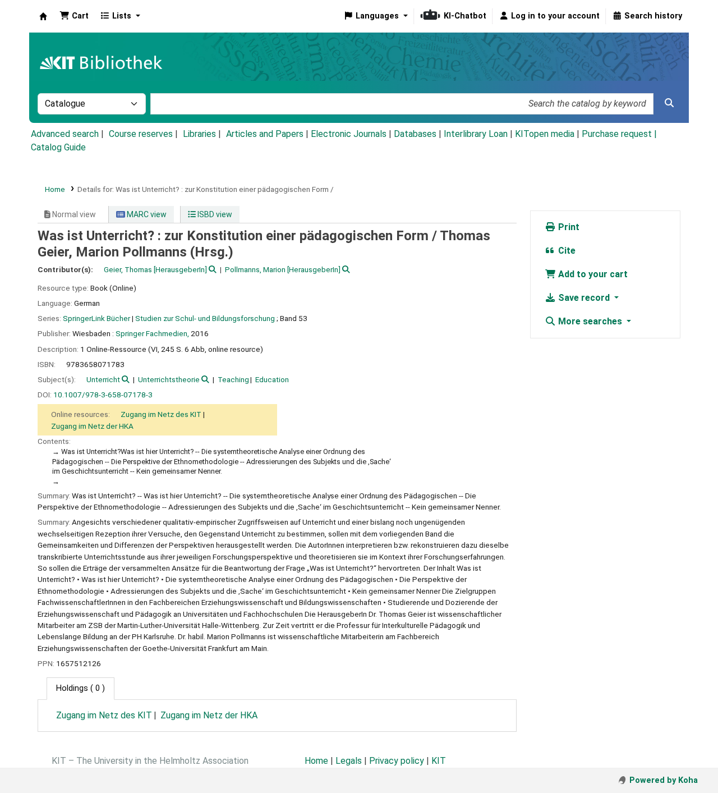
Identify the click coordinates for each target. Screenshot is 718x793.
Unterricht (103, 379)
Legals (348, 760)
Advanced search (65, 134)
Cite (566, 250)
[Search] (669, 103)
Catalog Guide (58, 147)
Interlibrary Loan (476, 134)
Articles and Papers (264, 134)
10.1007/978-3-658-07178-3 (103, 394)
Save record (584, 297)
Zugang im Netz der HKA (92, 425)
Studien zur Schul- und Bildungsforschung (205, 318)
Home (55, 189)
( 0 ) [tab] (80, 688)
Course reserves (141, 134)
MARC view (146, 214)
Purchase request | (619, 134)
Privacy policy (396, 760)
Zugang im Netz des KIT (161, 414)
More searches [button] (590, 321)
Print (567, 227)
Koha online (43, 16)
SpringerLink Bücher (96, 318)
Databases (415, 134)
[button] (74, 16)
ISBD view (214, 214)
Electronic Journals (348, 134)
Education (272, 379)
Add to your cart (592, 274)
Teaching (233, 379)
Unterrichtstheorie (169, 379)
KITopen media (544, 134)
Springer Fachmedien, (152, 333)
